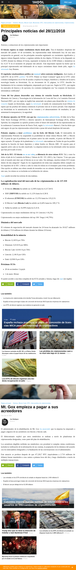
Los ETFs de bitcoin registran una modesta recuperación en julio (24, 305)
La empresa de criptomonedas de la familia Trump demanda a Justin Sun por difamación (31, 298)
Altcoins (21, 22)
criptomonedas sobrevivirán (48, 117)
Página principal (6, 22)
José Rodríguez (14, 35)
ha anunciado (45, 429)
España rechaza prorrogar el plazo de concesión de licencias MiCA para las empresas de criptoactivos (36, 301)
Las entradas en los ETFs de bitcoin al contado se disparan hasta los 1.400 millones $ (30, 477)
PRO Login (68, 2)
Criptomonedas (69, 22)
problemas (27, 133)
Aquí (3, 176)
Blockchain (36, 22)
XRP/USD (14, 193)
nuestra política (42, 568)
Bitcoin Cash (28, 22)
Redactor (12, 37)
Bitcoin (16, 189)
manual (37, 74)
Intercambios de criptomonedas (54, 22)
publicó (22, 77)
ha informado (36, 104)
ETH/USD (19, 198)
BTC (41, 22)
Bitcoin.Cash (23, 203)
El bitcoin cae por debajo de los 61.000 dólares (18, 484)
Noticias (15, 403)
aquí (61, 279)
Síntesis (15, 22)
